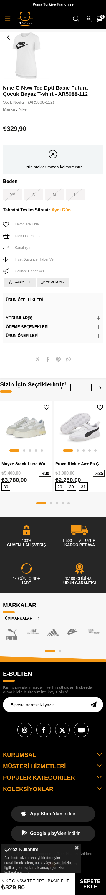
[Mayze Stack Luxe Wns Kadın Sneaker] (26, 427)
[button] (14, 450)
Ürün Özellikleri (24, 300)
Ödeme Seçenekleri (27, 327)
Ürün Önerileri (22, 335)
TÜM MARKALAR (17, 618)
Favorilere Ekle (46, 407)
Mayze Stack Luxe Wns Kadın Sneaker (26, 463)
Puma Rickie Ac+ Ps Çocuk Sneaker (80, 463)
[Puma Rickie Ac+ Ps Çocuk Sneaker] (80, 427)
